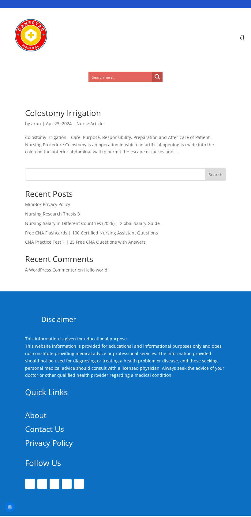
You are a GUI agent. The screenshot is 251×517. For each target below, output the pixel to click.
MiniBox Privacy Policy (47, 204)
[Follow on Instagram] (54, 484)
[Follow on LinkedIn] (67, 484)
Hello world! (96, 270)
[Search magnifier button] (157, 77)
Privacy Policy (49, 442)
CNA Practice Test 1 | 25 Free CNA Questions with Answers (85, 242)
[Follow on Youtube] (79, 484)
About (36, 415)
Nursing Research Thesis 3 (52, 214)
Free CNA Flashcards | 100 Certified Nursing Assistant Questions (91, 233)
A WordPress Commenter (51, 270)
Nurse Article (90, 123)
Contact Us (44, 429)
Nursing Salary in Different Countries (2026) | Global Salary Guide (92, 223)
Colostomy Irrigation (63, 112)
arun (36, 123)
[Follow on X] (42, 484)
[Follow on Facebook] (30, 484)
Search (215, 175)
